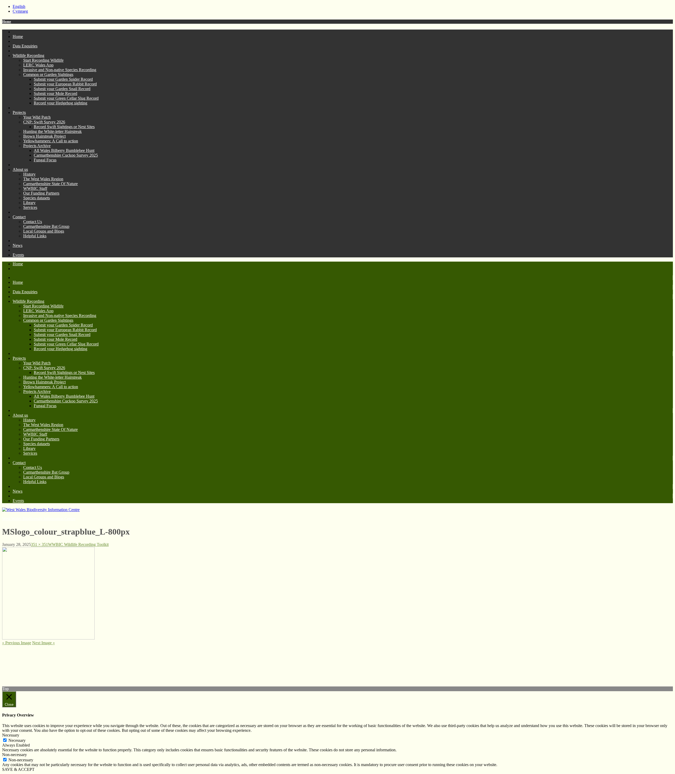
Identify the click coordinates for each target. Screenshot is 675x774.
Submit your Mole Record (55, 93)
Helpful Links (34, 236)
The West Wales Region (43, 179)
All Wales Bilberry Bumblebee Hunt (64, 150)
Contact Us (32, 221)
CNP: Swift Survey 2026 (44, 122)
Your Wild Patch (37, 117)
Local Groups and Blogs (43, 231)
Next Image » (43, 643)
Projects (19, 112)
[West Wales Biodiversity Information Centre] (41, 509)
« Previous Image (16, 643)
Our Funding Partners (41, 193)
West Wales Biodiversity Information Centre (38, 518)
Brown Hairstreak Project (44, 136)
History (29, 174)
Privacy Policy (14, 656)
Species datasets (36, 198)
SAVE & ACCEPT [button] (18, 769)
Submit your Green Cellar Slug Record (66, 98)
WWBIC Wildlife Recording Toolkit (78, 544)
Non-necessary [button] (14, 754)
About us (20, 169)
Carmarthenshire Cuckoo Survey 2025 (66, 155)
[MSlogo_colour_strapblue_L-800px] (48, 638)
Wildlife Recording (28, 55)
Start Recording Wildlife (43, 60)
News (17, 245)
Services (30, 207)
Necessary (17, 740)
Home (6, 21)
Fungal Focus (45, 160)
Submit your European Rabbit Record (65, 84)
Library (29, 202)
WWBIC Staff (35, 188)
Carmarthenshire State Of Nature (50, 183)
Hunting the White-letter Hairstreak (52, 131)
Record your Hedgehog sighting (60, 103)
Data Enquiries (25, 46)
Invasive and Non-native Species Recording (59, 70)
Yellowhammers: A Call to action (50, 141)
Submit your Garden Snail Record (62, 88)
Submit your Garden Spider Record (63, 79)
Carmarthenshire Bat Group (46, 226)
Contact (19, 217)
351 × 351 (39, 544)
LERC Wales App (38, 65)
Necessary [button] (10, 735)
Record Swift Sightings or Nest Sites (64, 126)
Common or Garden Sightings (48, 74)
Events (18, 255)
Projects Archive (37, 145)
